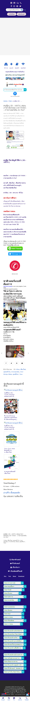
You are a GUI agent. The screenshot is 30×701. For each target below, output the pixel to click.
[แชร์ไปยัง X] (11, 363)
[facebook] (11, 6)
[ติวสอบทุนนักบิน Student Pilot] (15, 86)
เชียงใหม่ (23, 369)
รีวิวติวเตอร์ (16, 563)
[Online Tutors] (23, 64)
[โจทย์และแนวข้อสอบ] (27, 694)
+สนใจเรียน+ (12, 14)
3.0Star (18, 369)
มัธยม (10, 374)
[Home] (11, 3)
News (14, 576)
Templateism (7, 689)
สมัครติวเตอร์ (21, 14)
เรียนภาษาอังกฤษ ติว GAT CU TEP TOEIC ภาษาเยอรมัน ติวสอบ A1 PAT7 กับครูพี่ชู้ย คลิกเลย (14, 243)
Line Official (20, 691)
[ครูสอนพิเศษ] (15, 80)
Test (9, 576)
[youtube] (14, 3)
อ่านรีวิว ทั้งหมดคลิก (11, 493)
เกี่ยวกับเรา (16, 567)
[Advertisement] (15, 36)
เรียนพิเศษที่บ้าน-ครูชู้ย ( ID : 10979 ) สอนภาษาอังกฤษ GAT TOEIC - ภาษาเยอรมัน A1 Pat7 (15, 692)
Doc (5, 576)
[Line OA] (18, 3)
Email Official (12, 691)
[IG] (14, 6)
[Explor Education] (6, 64)
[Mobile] (21, 3)
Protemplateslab (15, 689)
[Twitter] (20, 6)
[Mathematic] (11, 64)
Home (5, 101)
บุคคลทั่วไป (6, 372)
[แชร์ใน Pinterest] (16, 363)
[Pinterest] (17, 6)
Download (21, 576)
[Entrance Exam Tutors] (17, 64)
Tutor (10, 101)
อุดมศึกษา (16, 374)
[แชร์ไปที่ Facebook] (5, 363)
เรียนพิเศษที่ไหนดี (16, 571)
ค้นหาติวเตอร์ (16, 559)
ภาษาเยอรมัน (15, 372)
